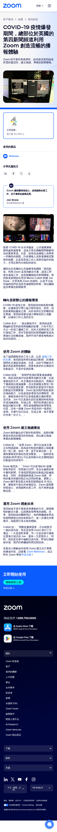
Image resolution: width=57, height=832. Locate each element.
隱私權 (11, 800)
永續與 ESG (11, 703)
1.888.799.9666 (26, 618)
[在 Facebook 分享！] (13, 173)
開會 (38, 5)
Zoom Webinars (36, 551)
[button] (49, 824)
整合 (8, 682)
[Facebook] (26, 779)
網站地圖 (39, 805)
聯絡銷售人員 (15, 582)
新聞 (8, 698)
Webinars (14, 156)
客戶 (8, 666)
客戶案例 (8, 19)
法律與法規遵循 (41, 800)
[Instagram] (33, 779)
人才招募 (10, 677)
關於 (8, 653)
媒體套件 (10, 713)
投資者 (9, 692)
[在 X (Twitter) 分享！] (21, 173)
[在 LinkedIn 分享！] (5, 173)
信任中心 (18, 800)
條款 (5, 800)
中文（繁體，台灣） (14, 788)
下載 (8, 748)
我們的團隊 (11, 671)
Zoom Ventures (13, 729)
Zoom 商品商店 (13, 734)
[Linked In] (6, 779)
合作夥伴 (10, 687)
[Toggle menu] (49, 6)
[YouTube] (20, 779)
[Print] (29, 173)
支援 (8, 768)
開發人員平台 (12, 719)
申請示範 (26, 554)
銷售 (8, 758)
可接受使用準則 (28, 800)
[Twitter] (13, 779)
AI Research (12, 724)
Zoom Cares (12, 708)
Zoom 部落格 (12, 661)
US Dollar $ (38, 787)
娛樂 (20, 19)
